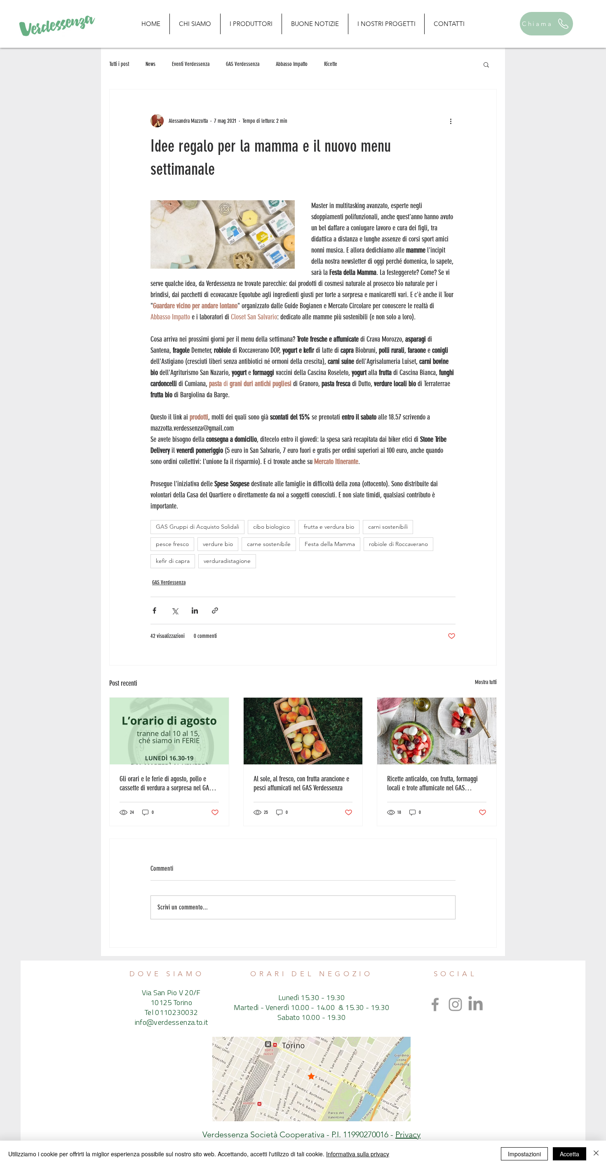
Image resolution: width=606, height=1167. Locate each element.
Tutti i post (119, 64)
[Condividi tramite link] (215, 610)
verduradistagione (227, 561)
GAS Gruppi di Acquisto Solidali (197, 526)
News (150, 64)
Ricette (330, 64)
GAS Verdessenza (242, 64)
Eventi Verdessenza (190, 64)
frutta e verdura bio (329, 526)
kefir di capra (173, 561)
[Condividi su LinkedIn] (195, 610)
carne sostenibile (269, 544)
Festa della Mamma (330, 544)
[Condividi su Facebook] (154, 610)
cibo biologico (271, 526)
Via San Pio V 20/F (171, 993)
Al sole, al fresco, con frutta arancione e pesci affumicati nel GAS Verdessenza (301, 783)
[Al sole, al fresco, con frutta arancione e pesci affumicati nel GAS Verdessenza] (303, 731)
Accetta (569, 1154)
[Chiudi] (596, 1153)
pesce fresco (172, 544)
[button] (486, 64)
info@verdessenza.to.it (171, 1023)
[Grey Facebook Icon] (435, 1004)
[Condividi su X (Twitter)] (175, 610)
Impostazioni (524, 1154)
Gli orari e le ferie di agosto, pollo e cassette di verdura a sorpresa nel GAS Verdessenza (166, 783)
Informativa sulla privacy (357, 1154)
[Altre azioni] (451, 121)
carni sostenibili (388, 526)
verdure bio (218, 544)
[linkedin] (475, 1004)
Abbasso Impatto (292, 64)
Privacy (407, 1134)
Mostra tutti (486, 682)
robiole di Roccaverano (398, 544)
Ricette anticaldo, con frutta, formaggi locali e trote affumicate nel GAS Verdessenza (432, 783)
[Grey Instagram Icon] (455, 1004)
